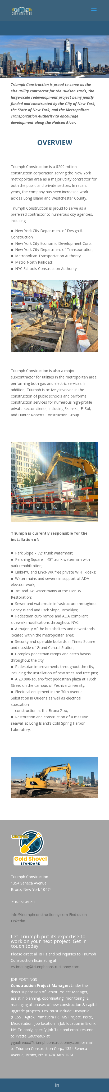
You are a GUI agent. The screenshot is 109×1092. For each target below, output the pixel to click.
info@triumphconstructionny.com (39, 914)
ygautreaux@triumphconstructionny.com (45, 1042)
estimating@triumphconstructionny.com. (45, 966)
